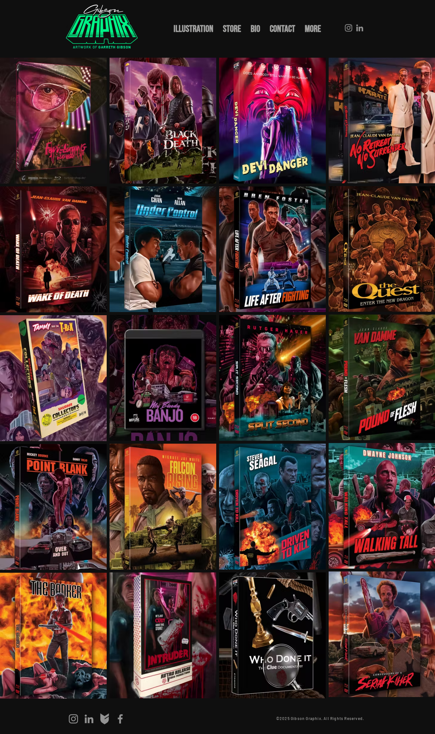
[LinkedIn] (360, 28)
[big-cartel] (104, 719)
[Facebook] (120, 719)
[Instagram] (348, 28)
